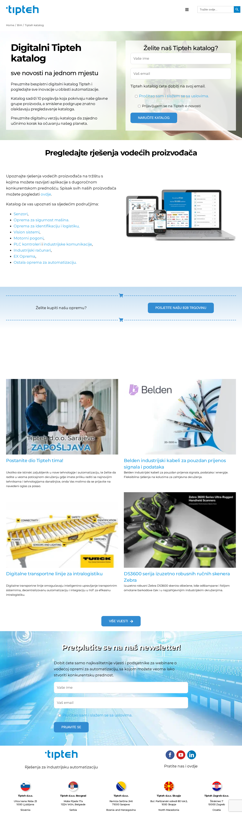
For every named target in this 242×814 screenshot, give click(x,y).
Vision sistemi (27, 232)
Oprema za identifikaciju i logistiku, (46, 226)
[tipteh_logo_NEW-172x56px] (22, 6)
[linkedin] (191, 754)
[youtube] (180, 754)
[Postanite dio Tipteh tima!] (62, 417)
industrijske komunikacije (67, 244)
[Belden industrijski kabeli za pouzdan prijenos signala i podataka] (180, 417)
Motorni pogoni (28, 238)
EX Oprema (24, 256)
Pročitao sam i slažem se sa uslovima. (174, 96)
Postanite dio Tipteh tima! (34, 460)
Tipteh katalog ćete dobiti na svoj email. (167, 86)
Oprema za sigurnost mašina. (41, 220)
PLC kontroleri (27, 244)
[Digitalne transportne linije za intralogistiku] (62, 530)
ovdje (46, 194)
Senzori (21, 214)
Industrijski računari (32, 250)
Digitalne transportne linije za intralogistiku (54, 573)
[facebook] (170, 754)
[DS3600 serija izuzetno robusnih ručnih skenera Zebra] (180, 530)
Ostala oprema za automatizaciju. (45, 262)
